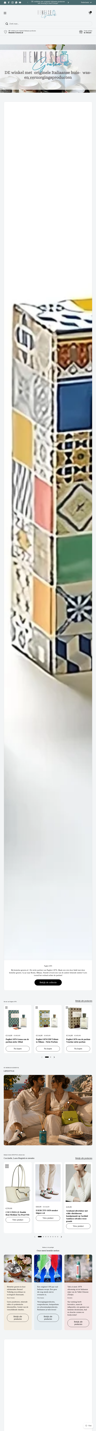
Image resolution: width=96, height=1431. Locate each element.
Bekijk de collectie (48, 982)
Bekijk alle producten (83, 1001)
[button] (47, 1057)
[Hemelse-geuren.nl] (47, 13)
